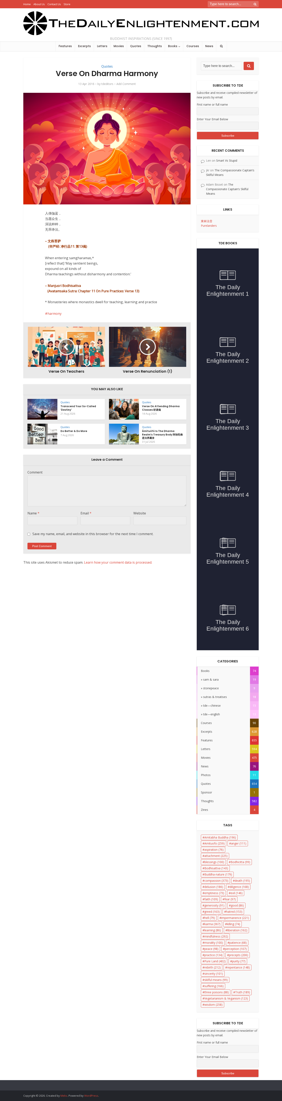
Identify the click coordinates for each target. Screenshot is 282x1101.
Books (172, 46)
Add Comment (126, 84)
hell (209, 918)
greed (212, 912)
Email (86, 513)
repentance (238, 967)
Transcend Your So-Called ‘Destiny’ (78, 407)
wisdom (213, 1005)
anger (238, 843)
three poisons (216, 992)
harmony (54, 313)
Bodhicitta (240, 862)
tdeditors (107, 84)
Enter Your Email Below (212, 119)
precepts (238, 955)
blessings (214, 862)
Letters (102, 46)
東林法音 (206, 221)
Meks (63, 1095)
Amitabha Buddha (220, 837)
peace (211, 949)
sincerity (213, 974)
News (209, 46)
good (237, 905)
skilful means (216, 980)
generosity (214, 905)
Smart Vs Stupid (226, 160)
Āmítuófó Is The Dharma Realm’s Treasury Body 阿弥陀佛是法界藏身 (162, 434)
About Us (39, 4)
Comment (35, 472)
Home (27, 4)
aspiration (214, 850)
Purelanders (209, 226)
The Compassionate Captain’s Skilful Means (227, 189)
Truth (242, 992)
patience (238, 943)
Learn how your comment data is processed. (118, 562)
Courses (192, 46)
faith (211, 899)
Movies (119, 46)
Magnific (182, 201)
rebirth (212, 967)
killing (233, 924)
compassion (216, 881)
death (242, 881)
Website (139, 513)
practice (213, 955)
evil (237, 893)
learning (212, 930)
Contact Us (54, 4)
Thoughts (154, 46)
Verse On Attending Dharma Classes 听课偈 (161, 407)
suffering (214, 986)
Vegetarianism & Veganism (226, 998)
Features (65, 46)
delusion (213, 887)
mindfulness (216, 936)
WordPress (91, 1095)
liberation (237, 930)
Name (33, 513)
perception (236, 949)
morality (213, 943)
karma (212, 924)
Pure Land (215, 961)
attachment (215, 856)
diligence (239, 887)
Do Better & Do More (73, 431)
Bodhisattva (216, 868)
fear (230, 899)
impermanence (235, 918)
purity (238, 961)
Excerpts (84, 46)
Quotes (135, 46)
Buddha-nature (218, 874)
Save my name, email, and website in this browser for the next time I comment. (92, 534)
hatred (234, 912)
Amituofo (214, 843)
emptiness (214, 893)
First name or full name (212, 104)
